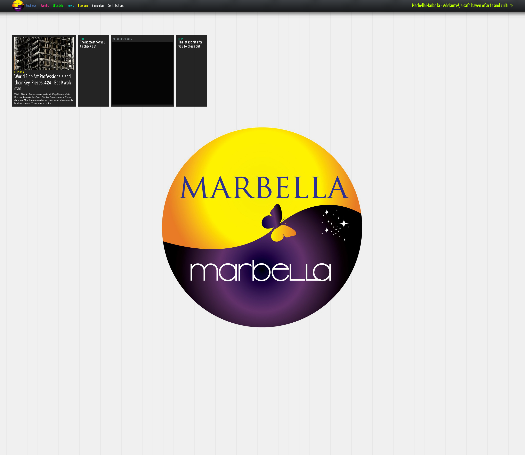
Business (31, 6)
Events (45, 6)
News (70, 6)
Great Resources (122, 39)
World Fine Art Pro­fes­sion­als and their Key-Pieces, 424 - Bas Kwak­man (43, 82)
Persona (83, 6)
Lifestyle (58, 6)
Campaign (98, 6)
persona (19, 72)
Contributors (116, 6)
